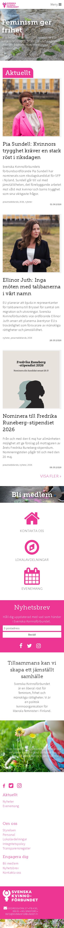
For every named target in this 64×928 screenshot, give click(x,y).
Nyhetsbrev (11, 868)
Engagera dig (15, 856)
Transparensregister (17, 848)
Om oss (10, 823)
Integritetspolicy (14, 844)
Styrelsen (9, 830)
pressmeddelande (10, 201)
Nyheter (8, 801)
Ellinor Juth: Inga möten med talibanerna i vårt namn (32, 286)
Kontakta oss (12, 872)
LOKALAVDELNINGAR (32, 560)
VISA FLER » (50, 476)
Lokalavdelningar (15, 839)
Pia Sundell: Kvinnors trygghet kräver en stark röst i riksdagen (32, 150)
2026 (22, 201)
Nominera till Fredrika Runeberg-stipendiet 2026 (30, 422)
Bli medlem (32, 494)
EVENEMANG (32, 588)
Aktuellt (10, 794)
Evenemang (11, 806)
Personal (9, 835)
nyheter (28, 201)
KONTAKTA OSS (32, 531)
